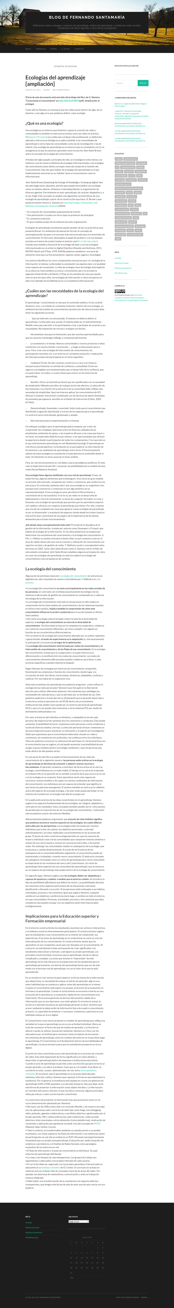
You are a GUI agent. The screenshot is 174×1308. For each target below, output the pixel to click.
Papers (53, 49)
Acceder (118, 258)
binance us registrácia (123, 103)
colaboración (140, 171)
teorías (130, 230)
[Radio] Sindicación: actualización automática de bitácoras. (130, 124)
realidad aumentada (123, 218)
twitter (138, 230)
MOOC (97, 1123)
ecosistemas (131, 180)
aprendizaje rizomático (49, 1167)
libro (130, 205)
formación (120, 193)
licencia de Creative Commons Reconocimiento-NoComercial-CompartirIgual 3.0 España (131, 297)
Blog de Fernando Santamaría (87, 17)
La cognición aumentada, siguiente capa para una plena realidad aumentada (132, 116)
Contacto (79, 49)
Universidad (120, 235)
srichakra (118, 131)
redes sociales (121, 222)
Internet (132, 201)
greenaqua (119, 123)
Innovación (132, 197)
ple (145, 214)
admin (46, 90)
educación (142, 180)
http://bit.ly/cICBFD (69, 100)
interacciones (121, 201)
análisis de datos (131, 159)
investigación (121, 205)
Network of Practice (36, 137)
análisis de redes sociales (125, 163)
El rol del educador (87, 241)
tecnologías (120, 230)
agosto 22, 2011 (33, 90)
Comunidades (121, 176)
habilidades (120, 197)
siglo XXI (132, 222)
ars (117, 167)
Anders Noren (132, 1297)
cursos (131, 176)
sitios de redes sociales (124, 226)
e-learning (119, 180)
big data (140, 167)
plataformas (136, 214)
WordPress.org (121, 273)
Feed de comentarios (123, 268)
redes (136, 218)
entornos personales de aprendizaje (129, 188)
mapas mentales (122, 209)
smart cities (140, 226)
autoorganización (127, 167)
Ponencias (41, 49)
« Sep (71, 1278)
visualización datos (135, 235)
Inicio (28, 49)
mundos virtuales (122, 214)
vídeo (118, 239)
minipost (134, 209)
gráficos (138, 193)
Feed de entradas (122, 263)
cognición (129, 171)
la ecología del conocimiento (73, 575)
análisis (118, 159)
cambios (119, 171)
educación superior (123, 184)
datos (139, 176)
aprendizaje (141, 163)
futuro (129, 193)
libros (138, 205)
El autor (65, 49)
